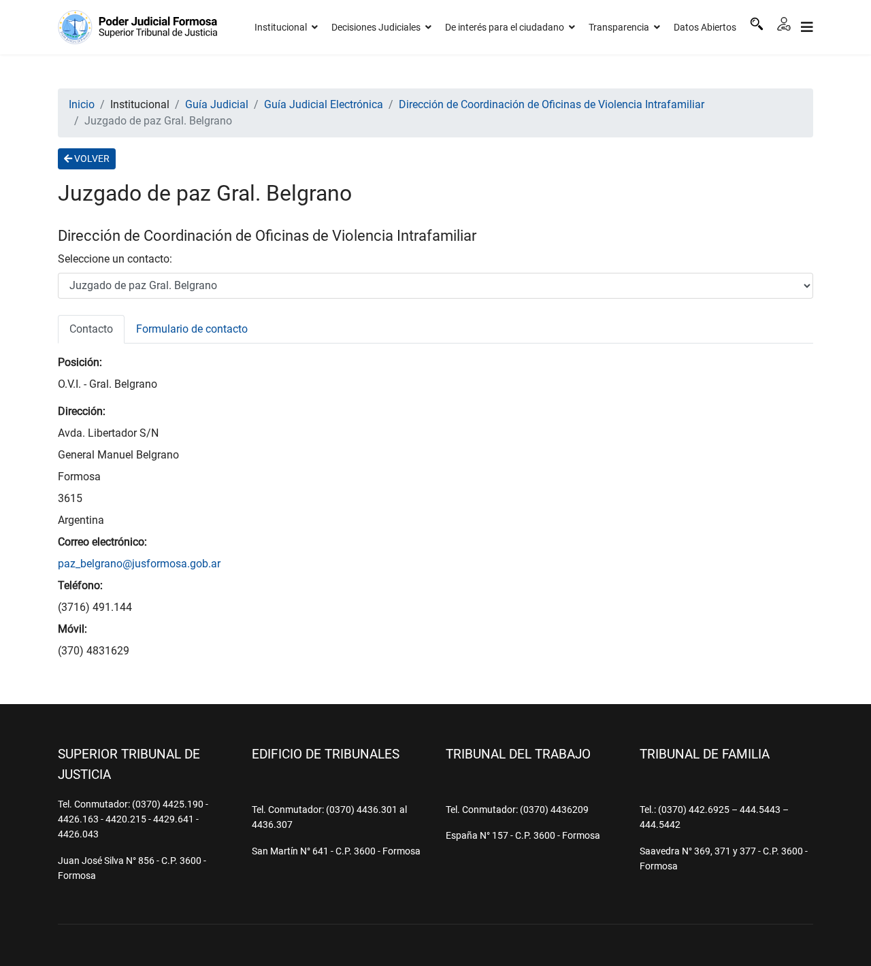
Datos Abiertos (705, 27)
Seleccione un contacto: (115, 258)
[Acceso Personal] (784, 24)
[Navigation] (807, 27)
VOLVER (91, 158)
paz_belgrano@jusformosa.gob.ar (139, 563)
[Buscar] (756, 24)
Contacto (91, 328)
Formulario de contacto (192, 328)
